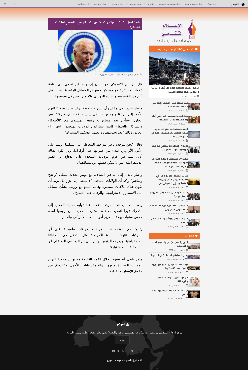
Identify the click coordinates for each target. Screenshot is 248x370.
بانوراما (150, 4)
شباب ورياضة (100, 4)
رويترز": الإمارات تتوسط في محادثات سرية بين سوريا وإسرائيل (170, 148)
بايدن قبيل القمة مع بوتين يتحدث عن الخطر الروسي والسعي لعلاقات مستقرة (97, 24)
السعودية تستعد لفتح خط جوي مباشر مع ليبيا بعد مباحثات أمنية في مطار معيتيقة (169, 133)
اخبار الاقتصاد (118, 4)
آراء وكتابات (83, 4)
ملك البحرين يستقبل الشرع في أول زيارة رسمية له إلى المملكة (170, 118)
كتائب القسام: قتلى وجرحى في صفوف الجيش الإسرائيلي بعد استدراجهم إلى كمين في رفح (172, 179)
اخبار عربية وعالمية (193, 4)
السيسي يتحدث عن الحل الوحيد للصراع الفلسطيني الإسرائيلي (168, 207)
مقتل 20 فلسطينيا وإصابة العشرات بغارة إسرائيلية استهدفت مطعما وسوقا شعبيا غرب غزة (170, 162)
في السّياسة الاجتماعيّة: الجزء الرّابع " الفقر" (169, 292)
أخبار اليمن (212, 4)
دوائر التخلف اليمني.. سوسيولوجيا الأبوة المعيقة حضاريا (170, 266)
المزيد (122, 340)
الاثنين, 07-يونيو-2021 (105, 74)
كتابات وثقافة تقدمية (169, 4)
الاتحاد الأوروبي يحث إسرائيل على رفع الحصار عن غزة (169, 194)
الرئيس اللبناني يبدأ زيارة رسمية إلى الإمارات (169, 220)
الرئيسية (235, 4)
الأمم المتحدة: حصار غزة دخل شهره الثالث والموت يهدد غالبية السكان (175, 89)
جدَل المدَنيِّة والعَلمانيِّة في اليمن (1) (168, 255)
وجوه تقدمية (135, 4)
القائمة (4, 4)
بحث (14, 4)
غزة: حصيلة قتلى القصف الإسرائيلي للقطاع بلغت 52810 (170, 105)
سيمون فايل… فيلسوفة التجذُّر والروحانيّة (172, 279)
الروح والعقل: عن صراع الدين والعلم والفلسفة (170, 244)
